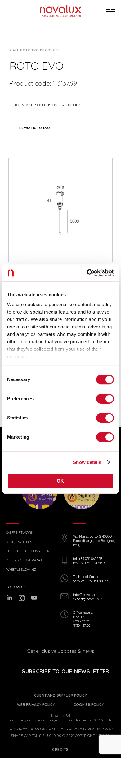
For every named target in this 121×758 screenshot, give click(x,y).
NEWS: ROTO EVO (34, 128)
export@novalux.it (87, 599)
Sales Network (20, 533)
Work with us (19, 542)
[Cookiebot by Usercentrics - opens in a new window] (87, 273)
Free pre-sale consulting (29, 551)
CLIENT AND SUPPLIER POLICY (60, 695)
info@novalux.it (85, 594)
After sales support (24, 560)
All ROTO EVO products (36, 50)
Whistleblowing (21, 570)
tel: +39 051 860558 (87, 559)
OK (60, 480)
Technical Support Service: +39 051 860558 (91, 578)
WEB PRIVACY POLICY (36, 704)
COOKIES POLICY (89, 704)
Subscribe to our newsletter (65, 671)
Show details (87, 462)
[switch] (105, 399)
